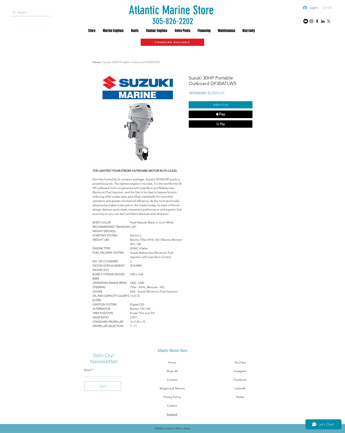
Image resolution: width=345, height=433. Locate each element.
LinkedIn (240, 388)
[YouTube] (305, 21)
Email (87, 370)
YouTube (240, 362)
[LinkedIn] (323, 21)
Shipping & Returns (172, 388)
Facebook (240, 379)
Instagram (240, 371)
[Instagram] (311, 21)
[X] (328, 21)
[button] (327, 7)
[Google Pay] (220, 124)
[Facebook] (317, 21)
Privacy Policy (172, 397)
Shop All (172, 371)
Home (97, 62)
